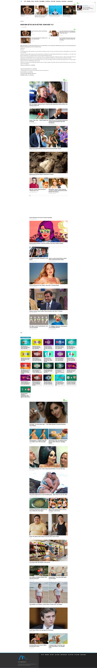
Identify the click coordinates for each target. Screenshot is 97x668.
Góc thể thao (47, 1)
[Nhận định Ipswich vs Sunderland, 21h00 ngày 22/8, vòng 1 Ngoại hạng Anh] (71, 354)
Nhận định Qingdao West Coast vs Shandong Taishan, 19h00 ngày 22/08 (36, 371)
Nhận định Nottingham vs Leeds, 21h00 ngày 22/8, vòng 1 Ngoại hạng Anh (59, 359)
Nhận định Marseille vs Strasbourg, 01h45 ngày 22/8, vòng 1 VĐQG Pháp (48, 382)
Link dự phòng (58, 1)
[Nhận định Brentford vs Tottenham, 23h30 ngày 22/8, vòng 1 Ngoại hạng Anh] (48, 342)
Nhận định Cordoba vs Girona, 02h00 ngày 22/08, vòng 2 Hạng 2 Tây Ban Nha (59, 383)
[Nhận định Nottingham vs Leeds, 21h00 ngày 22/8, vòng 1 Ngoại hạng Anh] (60, 354)
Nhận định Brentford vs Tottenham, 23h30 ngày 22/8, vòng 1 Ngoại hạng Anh (48, 348)
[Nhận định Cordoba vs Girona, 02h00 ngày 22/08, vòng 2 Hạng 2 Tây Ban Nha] (60, 378)
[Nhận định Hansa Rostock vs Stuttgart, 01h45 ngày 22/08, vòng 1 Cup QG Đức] (71, 378)
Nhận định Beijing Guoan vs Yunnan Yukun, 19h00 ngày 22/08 (48, 371)
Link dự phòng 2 (70, 1)
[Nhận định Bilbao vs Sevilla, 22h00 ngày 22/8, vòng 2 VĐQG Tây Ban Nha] (37, 354)
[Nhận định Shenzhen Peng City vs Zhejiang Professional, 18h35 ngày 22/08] (60, 366)
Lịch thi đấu (37, 1)
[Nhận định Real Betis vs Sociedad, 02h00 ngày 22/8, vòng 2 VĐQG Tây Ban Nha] (37, 378)
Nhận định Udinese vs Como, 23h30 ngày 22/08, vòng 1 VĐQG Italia (71, 347)
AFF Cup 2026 (53, 1)
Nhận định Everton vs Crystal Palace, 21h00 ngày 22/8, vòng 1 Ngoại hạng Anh (48, 360)
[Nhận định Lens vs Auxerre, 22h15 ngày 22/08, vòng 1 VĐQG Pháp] (25, 354)
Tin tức (25, 1)
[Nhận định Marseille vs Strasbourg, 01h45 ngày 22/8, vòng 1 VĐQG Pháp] (48, 378)
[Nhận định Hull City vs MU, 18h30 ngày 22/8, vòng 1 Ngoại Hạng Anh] (71, 366)
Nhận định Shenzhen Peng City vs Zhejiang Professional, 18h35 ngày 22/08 (59, 371)
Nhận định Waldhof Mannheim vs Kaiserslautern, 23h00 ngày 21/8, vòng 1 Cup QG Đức (25, 395)
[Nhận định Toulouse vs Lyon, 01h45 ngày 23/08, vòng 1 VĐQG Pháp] (37, 342)
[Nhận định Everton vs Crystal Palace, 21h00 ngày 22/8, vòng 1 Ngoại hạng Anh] (48, 354)
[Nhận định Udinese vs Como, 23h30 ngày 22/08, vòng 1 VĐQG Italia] (71, 342)
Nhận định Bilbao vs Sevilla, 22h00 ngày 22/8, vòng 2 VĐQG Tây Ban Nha (36, 359)
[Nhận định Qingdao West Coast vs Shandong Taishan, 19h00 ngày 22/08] (37, 366)
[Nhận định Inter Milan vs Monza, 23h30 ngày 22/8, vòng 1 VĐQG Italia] (60, 342)
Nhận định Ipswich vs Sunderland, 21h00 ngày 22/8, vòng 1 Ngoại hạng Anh (71, 360)
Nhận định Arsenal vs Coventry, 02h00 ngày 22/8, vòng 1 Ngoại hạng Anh (25, 382)
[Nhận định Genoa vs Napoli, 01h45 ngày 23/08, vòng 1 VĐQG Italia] (25, 342)
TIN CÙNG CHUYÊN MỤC (25, 337)
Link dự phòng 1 (64, 1)
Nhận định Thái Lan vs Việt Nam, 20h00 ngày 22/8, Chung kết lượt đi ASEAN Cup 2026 (25, 371)
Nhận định (28, 1)
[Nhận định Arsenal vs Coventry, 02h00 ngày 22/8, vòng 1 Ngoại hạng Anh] (25, 378)
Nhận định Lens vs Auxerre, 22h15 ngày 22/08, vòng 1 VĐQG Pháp (25, 359)
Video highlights (42, 1)
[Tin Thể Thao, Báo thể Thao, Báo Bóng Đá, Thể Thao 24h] (21, 1)
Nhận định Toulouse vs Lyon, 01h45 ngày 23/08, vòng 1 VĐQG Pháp (36, 347)
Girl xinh (32, 1)
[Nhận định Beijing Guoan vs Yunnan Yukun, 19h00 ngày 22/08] (48, 366)
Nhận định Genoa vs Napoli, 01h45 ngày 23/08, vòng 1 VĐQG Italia (25, 347)
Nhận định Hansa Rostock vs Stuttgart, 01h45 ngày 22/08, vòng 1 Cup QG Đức (71, 382)
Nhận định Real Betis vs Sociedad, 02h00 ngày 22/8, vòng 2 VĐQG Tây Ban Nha (36, 383)
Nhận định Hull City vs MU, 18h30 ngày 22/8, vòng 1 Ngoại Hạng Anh (71, 371)
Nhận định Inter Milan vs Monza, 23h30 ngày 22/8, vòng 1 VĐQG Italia (59, 347)
